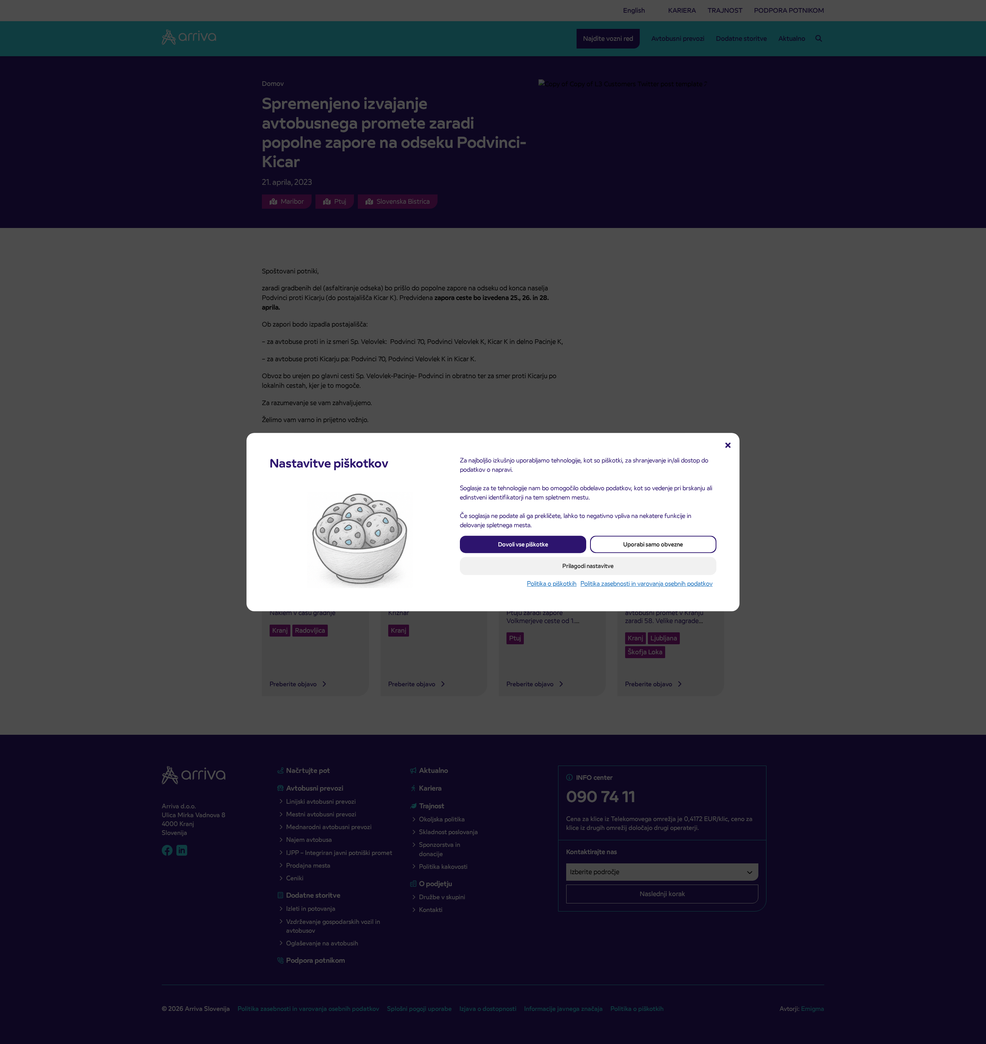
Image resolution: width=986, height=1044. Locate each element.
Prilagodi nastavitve (588, 566)
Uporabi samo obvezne (653, 544)
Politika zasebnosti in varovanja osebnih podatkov (646, 584)
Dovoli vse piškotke (523, 544)
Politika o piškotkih (552, 584)
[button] (728, 444)
